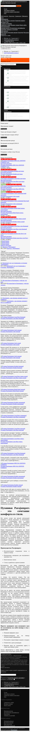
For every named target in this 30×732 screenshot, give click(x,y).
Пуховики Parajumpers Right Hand (16, 99)
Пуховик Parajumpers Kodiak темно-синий (12, 221)
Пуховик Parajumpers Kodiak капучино (12, 174)
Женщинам (7, 68)
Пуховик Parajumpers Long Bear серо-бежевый (14, 229)
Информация (4, 19)
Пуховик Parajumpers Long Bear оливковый (13, 417)
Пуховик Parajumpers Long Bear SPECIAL (12, 189)
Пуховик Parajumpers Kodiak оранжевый (12, 404)
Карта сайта (23, 25)
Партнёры (3, 29)
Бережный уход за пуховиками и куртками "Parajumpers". (13, 266)
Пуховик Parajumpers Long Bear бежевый (12, 318)
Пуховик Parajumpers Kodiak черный (11, 486)
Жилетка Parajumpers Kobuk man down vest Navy (14, 238)
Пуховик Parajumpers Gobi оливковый (11, 204)
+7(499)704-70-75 (9, 41)
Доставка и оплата (9, 10)
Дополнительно (5, 26)
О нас (5, 9)
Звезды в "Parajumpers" (13, 248)
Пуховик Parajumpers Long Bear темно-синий (13, 378)
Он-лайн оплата (11, 119)
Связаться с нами (5, 25)
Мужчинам (7, 86)
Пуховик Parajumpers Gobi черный (10, 331)
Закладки (20, 32)
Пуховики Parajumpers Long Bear (16, 79)
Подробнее (4, 129)
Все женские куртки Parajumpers (16, 71)
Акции (6, 110)
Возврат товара (15, 25)
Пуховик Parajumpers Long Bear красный (12, 430)
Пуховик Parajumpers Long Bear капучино (12, 181)
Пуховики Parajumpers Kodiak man (17, 96)
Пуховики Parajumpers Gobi (15, 108)
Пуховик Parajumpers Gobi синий (10, 196)
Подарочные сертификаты (17, 28)
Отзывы (6, 120)
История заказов (13, 32)
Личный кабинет (9, 721)
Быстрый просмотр (6, 163)
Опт (5, 13)
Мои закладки (8, 724)
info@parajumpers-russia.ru (11, 39)
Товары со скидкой (12, 29)
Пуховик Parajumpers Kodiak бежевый (11, 367)
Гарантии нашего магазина (11, 12)
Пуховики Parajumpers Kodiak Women (18, 76)
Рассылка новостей (9, 725)
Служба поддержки (6, 23)
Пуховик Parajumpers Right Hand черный (12, 391)
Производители (5, 28)
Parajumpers (14, 730)
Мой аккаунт (4, 31)
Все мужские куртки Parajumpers (16, 93)
